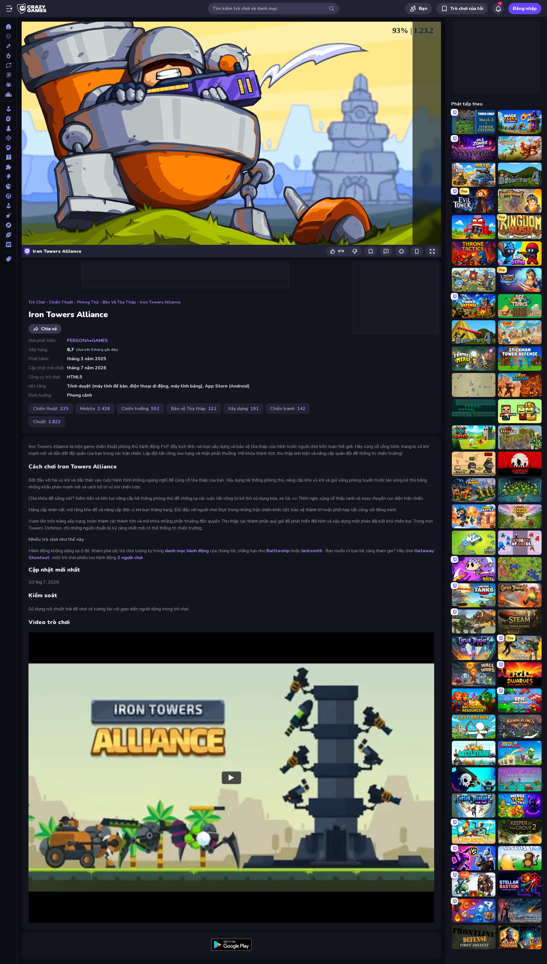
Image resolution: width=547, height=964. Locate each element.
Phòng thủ (88, 302)
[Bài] (8, 118)
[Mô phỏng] (8, 206)
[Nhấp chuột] (8, 215)
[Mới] (8, 46)
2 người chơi (130, 558)
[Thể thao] (8, 235)
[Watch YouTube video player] (231, 777)
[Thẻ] (8, 259)
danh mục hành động (187, 551)
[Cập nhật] (8, 65)
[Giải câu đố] (8, 157)
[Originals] (8, 75)
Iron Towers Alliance (160, 302)
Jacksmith (311, 551)
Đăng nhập (525, 8)
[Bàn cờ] (8, 128)
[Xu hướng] (8, 55)
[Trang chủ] (8, 26)
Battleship (278, 551)
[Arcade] (8, 109)
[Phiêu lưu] (8, 225)
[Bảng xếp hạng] (8, 94)
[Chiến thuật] (8, 147)
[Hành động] (8, 177)
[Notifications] (498, 8)
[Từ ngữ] (8, 244)
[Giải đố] (8, 167)
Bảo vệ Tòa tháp (119, 302)
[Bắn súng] (8, 138)
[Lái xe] (8, 196)
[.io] (8, 186)
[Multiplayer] (8, 84)
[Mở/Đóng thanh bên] (9, 8)
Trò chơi (36, 302)
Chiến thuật (61, 302)
